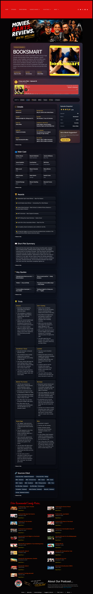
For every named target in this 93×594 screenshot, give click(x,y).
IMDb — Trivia (51, 482)
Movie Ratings (23, 9)
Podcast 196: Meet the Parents (26, 514)
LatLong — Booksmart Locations (22, 492)
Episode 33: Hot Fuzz (60, 558)
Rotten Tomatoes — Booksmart (35, 489)
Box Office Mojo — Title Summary (37, 486)
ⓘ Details (22, 99)
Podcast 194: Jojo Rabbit (62, 514)
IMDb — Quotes (50, 479)
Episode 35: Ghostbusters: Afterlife (27, 558)
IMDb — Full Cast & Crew (31, 479)
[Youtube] (80, 9)
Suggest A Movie (34, 9)
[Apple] (87, 9)
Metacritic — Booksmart (49, 489)
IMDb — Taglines (19, 482)
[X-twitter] (82, 9)
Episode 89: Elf (59, 543)
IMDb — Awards (41, 479)
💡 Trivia (51, 99)
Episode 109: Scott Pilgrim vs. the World (28, 536)
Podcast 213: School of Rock (63, 506)
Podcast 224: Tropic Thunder (26, 506)
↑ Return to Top (18, 144)
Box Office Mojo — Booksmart (22, 486)
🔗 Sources (57, 99)
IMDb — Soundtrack (29, 482)
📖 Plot (39, 99)
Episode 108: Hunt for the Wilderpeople (65, 536)
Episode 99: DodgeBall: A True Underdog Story (30, 543)
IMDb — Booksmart (19, 479)
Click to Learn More (67, 587)
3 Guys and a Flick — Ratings (42, 476)
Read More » (21, 510)
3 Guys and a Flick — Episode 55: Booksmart (25, 476)
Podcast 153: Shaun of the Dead (64, 521)
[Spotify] (85, 9)
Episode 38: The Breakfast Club (63, 551)
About (55, 9)
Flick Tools (46, 9)
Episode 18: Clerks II (23, 566)
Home (6, 9)
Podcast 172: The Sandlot (25, 521)
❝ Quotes (45, 99)
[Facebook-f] (78, 9)
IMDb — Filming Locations (40, 482)
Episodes (13, 9)
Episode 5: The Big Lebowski (25, 573)
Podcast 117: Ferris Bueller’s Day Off (64, 529)
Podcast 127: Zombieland (25, 529)
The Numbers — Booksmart (21, 489)
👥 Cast (28, 99)
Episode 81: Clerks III (23, 551)
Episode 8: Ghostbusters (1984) (64, 566)
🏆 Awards (34, 99)
